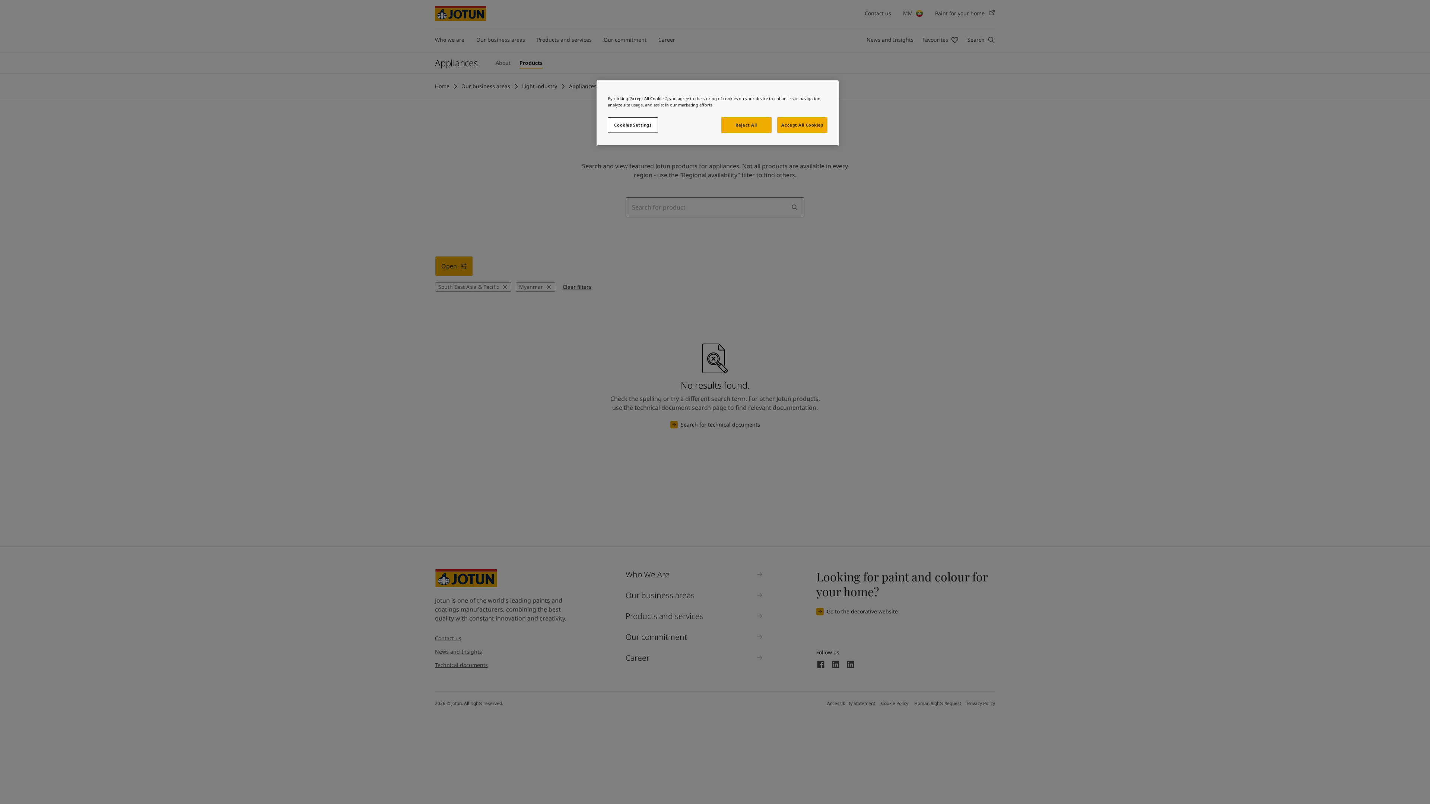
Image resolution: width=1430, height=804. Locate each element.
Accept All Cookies (802, 125)
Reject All (746, 125)
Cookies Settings (632, 125)
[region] (718, 113)
